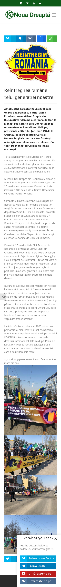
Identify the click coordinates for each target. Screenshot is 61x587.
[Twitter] (27, 3)
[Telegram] (21, 3)
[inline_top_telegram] (21, 38)
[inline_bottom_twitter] (10, 559)
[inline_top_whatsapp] (52, 38)
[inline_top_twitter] (10, 38)
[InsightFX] (30, 14)
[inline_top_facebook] (42, 38)
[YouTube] (33, 3)
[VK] (40, 3)
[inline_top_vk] (31, 38)
